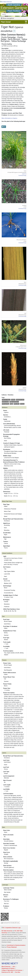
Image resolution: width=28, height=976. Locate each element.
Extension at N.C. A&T (7, 972)
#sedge (13, 399)
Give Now (17, 972)
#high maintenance (14, 401)
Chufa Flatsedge (8, 37)
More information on (9, 118)
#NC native (16, 403)
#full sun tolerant (6, 399)
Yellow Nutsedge (18, 41)
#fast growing (5, 403)
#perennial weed (20, 399)
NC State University (7, 931)
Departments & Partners (8, 968)
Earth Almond (14, 39)
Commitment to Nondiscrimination (16, 945)
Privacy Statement (12, 947)
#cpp (11, 403)
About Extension (6, 966)
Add (4, 126)
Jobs (13, 966)
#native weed (5, 401)
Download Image (22, 175)
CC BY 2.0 (24, 174)
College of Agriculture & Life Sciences (12, 970)
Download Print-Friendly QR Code (11, 922)
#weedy (22, 403)
